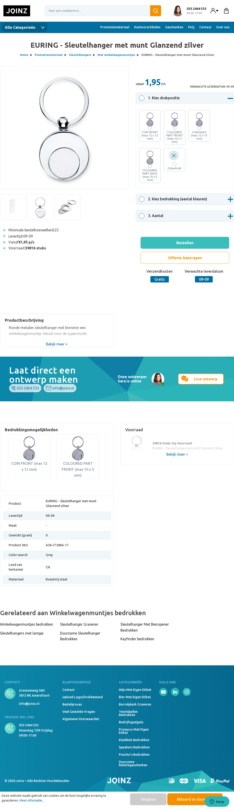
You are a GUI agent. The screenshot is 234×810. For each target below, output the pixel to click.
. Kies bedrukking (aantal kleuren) (177, 199)
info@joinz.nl (63, 388)
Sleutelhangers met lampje (21, 633)
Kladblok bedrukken (134, 740)
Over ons (222, 27)
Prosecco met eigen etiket (134, 731)
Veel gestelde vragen (78, 711)
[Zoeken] (155, 10)
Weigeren (148, 799)
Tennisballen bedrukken (128, 713)
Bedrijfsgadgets (131, 722)
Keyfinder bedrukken (137, 639)
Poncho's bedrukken (134, 754)
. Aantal (155, 216)
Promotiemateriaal (114, 27)
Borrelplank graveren (135, 704)
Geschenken (174, 27)
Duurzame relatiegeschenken (133, 763)
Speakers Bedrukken (134, 747)
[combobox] (103, 10)
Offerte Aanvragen (185, 258)
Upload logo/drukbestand (82, 697)
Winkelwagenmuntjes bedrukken (26, 624)
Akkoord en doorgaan (195, 799)
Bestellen (184, 243)
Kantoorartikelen (147, 27)
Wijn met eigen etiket (135, 690)
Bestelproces (72, 704)
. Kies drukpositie (164, 98)
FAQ (191, 27)
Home (24, 54)
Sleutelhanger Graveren (79, 624)
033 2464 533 (28, 388)
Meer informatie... (31, 800)
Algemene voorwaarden (80, 719)
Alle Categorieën (20, 27)
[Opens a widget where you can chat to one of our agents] (216, 802)
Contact (205, 27)
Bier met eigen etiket (135, 697)
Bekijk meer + (57, 344)
